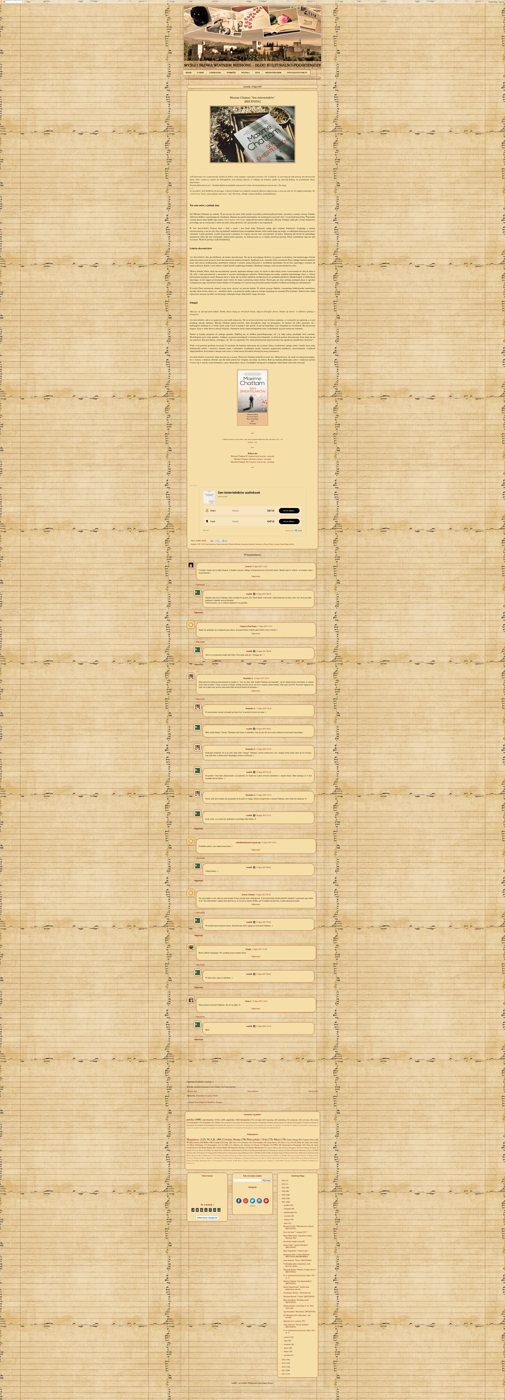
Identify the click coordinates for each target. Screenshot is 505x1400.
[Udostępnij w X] (221, 540)
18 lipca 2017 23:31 (263, 815)
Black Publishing (196, 1145)
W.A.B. (211, 1139)
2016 (284, 1359)
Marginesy (192, 1139)
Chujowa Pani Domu (248, 626)
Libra (262, 1158)
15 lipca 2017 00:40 (263, 651)
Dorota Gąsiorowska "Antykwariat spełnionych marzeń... (296, 1288)
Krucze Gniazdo (248, 894)
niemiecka (294, 1120)
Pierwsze (313, 1158)
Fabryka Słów (254, 1155)
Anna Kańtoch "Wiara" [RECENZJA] (297, 1260)
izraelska (196, 1128)
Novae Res (192, 1153)
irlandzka (200, 1125)
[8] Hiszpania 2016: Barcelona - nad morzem (296, 1316)
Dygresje (233, 1155)
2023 (284, 1184)
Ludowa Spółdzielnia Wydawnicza (277, 1158)
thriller (291, 544)
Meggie (248, 949)
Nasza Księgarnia (290, 1148)
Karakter (209, 1158)
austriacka (239, 1125)
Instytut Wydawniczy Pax (196, 1158)
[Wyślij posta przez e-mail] (211, 540)
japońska (255, 1122)
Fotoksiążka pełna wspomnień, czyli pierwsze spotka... (296, 1264)
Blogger (270, 1383)
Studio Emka (278, 1153)
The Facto (296, 1161)
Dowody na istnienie (277, 1150)
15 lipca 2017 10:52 (259, 1001)
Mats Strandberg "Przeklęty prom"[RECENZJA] (296, 1301)
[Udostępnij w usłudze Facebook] (223, 540)
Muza (277, 1139)
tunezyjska (248, 1128)
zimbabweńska (273, 1128)
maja (286, 1340)
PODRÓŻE (231, 72)
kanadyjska (194, 1122)
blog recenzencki (222, 544)
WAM (304, 1161)
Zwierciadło (314, 1153)
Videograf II (212, 1153)
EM (240, 1155)
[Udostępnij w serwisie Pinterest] (226, 540)
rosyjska (237, 1122)
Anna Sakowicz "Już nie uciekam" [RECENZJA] (296, 1325)
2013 (284, 1370)
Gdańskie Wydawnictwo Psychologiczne (294, 1155)
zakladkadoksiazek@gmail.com (248, 842)
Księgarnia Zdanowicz (251, 1158)
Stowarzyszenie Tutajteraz (265, 1161)
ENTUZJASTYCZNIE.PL (297, 72)
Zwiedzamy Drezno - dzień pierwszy (297, 1292)
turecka (256, 1128)
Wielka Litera (192, 1142)
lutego (286, 1351)
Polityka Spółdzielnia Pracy (202, 1161)
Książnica (239, 1158)
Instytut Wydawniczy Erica (302, 1150)
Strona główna (252, 1091)
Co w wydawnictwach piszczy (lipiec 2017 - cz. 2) (299, 1276)
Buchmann (207, 1155)
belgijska (298, 1122)
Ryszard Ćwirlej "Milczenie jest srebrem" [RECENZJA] (298, 1227)
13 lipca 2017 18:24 (263, 708)
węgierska (269, 1125)
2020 (284, 1191)
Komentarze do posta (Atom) (207, 1095)
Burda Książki (207, 1147)
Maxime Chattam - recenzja (252, 462)
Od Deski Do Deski (301, 1142)
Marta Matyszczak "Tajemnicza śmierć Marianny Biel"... (297, 1236)
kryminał (252, 544)
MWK (316, 1150)
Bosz (200, 1155)
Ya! (252, 1153)
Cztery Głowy (198, 1150)
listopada (287, 1208)
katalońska (282, 1120)
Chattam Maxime (235, 544)
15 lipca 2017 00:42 (263, 922)
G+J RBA (225, 1145)
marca (286, 1348)
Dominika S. (248, 678)
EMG (258, 1153)
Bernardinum (237, 1150)
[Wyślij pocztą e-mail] (216, 540)
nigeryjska (212, 1128)
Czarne (217, 1142)
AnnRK (249, 593)
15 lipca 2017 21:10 (263, 772)
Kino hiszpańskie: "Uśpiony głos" (295, 1250)
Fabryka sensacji (266, 1155)
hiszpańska (245, 1119)
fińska (271, 1122)
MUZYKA (245, 72)
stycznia (287, 1355)
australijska (228, 1122)
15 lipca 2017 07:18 (263, 749)
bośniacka (286, 1125)
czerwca (287, 1337)
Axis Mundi (192, 1155)
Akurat (188, 1150)
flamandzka (190, 1125)
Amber (316, 1142)
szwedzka (258, 1120)
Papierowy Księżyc (238, 1147)
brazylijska (207, 1122)
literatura (259, 544)
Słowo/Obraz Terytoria (283, 1161)
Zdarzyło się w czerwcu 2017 (294, 1321)
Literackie (244, 1142)
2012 (284, 1374)
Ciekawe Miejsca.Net (274, 1148)
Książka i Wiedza (228, 1158)
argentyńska (229, 1125)
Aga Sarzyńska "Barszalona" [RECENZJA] (299, 1311)
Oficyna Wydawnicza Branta (299, 1158)
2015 (284, 1363)
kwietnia (287, 1344)
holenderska (280, 1122)
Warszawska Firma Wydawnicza (297, 1153)
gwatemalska (303, 1125)
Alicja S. (248, 1001)
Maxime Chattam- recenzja (252, 456)
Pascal (256, 1145)
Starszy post (313, 1091)
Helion (247, 1150)
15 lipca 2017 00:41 (263, 729)
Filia (234, 1142)
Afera (308, 1145)
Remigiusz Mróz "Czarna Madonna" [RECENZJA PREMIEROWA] (296, 1255)
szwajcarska (238, 1128)
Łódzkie (208, 1150)
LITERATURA (215, 72)
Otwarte (247, 1145)
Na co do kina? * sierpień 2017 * (295, 1232)
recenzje (277, 544)
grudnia (287, 1205)
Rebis (206, 1142)
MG (264, 1153)
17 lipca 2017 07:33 (263, 795)
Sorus (253, 1161)
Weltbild (311, 1161)
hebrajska (313, 1125)
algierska (278, 1125)
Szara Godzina (304, 1148)
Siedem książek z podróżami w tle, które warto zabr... (298, 1306)
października (289, 1212)
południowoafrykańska (225, 1128)
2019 (284, 1195)
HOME (188, 72)
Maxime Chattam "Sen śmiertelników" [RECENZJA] (297, 1282)
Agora (314, 1148)
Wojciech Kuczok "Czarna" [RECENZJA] (299, 1296)
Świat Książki (257, 1142)
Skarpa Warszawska (256, 1147)
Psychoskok (228, 1161)
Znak (226, 1142)
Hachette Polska (314, 1155)
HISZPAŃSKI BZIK (273, 72)
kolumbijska (210, 1125)
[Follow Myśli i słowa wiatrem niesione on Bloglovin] (207, 1219)
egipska (294, 1125)
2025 (284, 1180)
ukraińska (264, 1128)
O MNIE (200, 72)
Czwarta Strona (231, 1139)
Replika (266, 1145)
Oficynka (255, 1150)
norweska (305, 1120)
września (287, 1216)
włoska (217, 1122)
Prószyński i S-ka (257, 1139)
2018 (284, 1198)
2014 (284, 1367)
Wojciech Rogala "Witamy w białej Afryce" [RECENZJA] (299, 1270)
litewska (220, 1125)
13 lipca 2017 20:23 (269, 842)
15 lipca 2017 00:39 (263, 594)
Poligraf (188, 1161)
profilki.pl (252, 1206)
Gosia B (248, 566)
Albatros (236, 1145)
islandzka (246, 1122)
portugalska (259, 1125)
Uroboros (202, 1153)
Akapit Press (218, 1150)
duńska (314, 1122)
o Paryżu (265, 544)
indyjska (289, 1122)
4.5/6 (203, 544)
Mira (269, 1153)
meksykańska (249, 1125)
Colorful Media (221, 1147)
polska (190, 1119)
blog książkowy (211, 544)
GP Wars (276, 1155)
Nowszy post (192, 1091)
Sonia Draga (284, 544)
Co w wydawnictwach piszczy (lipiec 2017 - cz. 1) (299, 1331)
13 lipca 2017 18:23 (261, 678)
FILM (257, 72)
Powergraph (218, 1161)
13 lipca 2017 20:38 (263, 894)
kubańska (264, 1122)
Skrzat (246, 1161)
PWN (276, 1145)
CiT (214, 1155)
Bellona (228, 1150)
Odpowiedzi (200, 584)
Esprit (245, 1155)
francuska (244, 544)
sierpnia (287, 1219)
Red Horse (238, 1161)
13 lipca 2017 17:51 (264, 626)
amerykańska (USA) (211, 1119)
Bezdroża (264, 1150)
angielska (230, 1119)
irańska (188, 1128)
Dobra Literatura (223, 1155)
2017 (199, 544)
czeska (316, 1120)
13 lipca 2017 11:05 (259, 566)
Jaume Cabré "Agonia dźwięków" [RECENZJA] (295, 1246)
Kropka (217, 1158)
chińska (306, 1122)
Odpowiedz (256, 576)
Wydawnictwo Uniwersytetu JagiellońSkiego (233, 1153)
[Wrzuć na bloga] (218, 540)
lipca (286, 1223)
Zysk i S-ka (285, 1142)
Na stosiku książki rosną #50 (294, 1241)
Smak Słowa (272, 1142)
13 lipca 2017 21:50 (259, 949)
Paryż (271, 544)
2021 (284, 1187)
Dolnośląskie (212, 1145)
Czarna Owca (308, 1139)
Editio (288, 1150)
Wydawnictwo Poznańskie (292, 1145)
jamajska (204, 1128)
